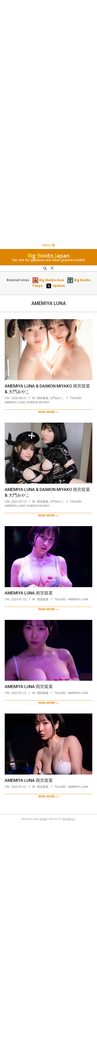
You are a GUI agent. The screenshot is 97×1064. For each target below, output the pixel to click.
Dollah (43, 819)
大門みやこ (57, 398)
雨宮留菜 (42, 398)
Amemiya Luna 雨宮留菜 (29, 592)
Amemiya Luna (15, 402)
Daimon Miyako (38, 402)
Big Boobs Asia (51, 280)
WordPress (68, 819)
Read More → (48, 412)
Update (58, 285)
